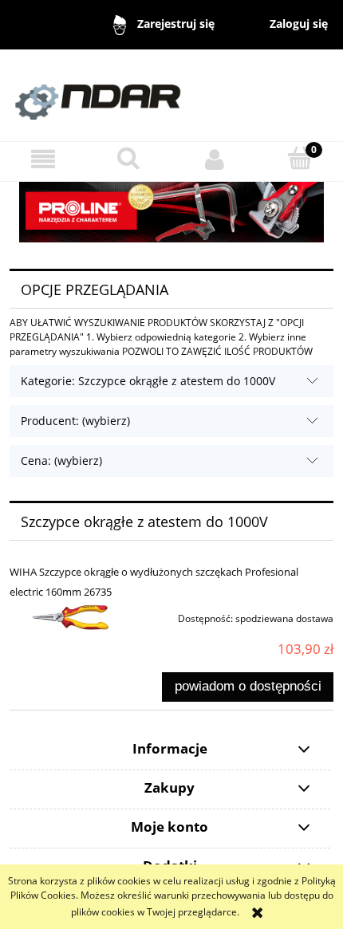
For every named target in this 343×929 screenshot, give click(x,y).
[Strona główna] (171, 94)
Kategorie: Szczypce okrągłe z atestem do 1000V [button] (148, 380)
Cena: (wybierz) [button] (61, 460)
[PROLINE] (171, 211)
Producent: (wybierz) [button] (75, 420)
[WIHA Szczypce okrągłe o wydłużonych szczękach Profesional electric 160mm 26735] (74, 620)
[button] (43, 159)
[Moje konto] (215, 159)
